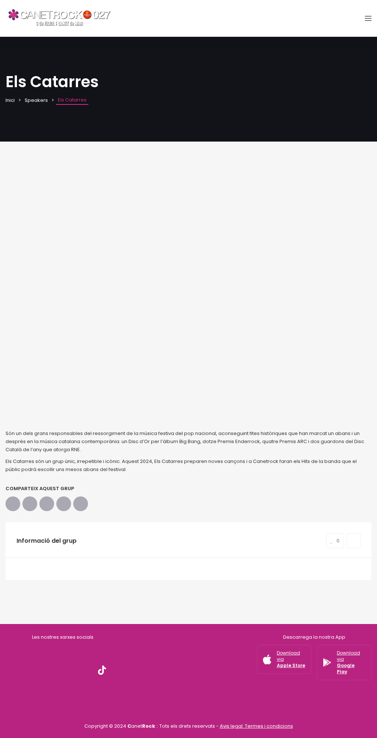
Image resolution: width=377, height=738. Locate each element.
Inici (10, 100)
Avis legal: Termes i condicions (256, 726)
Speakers (36, 100)
